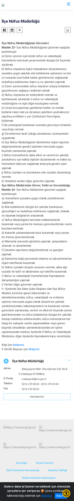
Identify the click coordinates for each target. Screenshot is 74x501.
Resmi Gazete (45, 463)
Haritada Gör (37, 396)
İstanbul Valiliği (57, 470)
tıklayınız (18, 345)
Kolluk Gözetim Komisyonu (39, 477)
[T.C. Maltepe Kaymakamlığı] (18, 5)
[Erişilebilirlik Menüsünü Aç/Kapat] (66, 493)
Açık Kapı (21, 463)
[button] (37, 361)
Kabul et (61, 495)
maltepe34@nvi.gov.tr (34, 379)
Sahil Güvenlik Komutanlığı (22, 470)
